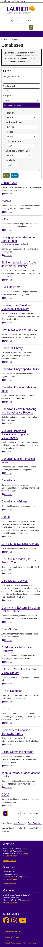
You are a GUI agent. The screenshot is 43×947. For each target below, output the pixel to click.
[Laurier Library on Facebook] (6, 920)
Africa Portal (9, 182)
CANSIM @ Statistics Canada (20, 543)
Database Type (14, 141)
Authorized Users (15, 122)
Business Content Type (18, 151)
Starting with (9, 86)
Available (10, 160)
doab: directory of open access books (20, 774)
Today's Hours (23, 20)
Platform (10, 113)
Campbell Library (12, 348)
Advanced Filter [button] (14, 105)
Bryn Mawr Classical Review (19, 329)
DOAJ (5, 794)
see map (24, 853)
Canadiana (8, 480)
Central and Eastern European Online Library (20, 609)
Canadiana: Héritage (14, 501)
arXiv (4, 219)
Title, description (11, 76)
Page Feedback (35, 823)
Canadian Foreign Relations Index (18, 389)
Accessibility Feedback (13, 931)
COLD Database (11, 690)
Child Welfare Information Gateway (17, 649)
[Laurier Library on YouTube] (22, 920)
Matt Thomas (18, 823)
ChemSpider (9, 629)
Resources (15, 39)
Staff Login (33, 943)
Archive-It (7, 201)
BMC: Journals (10, 287)
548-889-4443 (11, 879)
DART (5, 709)
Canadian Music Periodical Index (18, 460)
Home (6, 39)
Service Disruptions (12, 937)
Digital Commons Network (17, 751)
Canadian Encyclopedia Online (20, 369)
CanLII (5, 516)
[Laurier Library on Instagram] (14, 920)
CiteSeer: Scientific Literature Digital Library (19, 670)
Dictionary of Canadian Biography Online (15, 731)
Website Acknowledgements (15, 943)
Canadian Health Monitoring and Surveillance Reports (18, 410)
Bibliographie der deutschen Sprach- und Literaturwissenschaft (18, 241)
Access (9, 132)
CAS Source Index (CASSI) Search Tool (18, 560)
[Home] (21, 10)
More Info (8, 194)
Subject (7, 95)
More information (9, 860)
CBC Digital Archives (14, 580)
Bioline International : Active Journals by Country (18, 264)
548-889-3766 (11, 856)
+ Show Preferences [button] (13, 1)
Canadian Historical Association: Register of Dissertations (16, 434)
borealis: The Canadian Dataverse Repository (16, 307)
